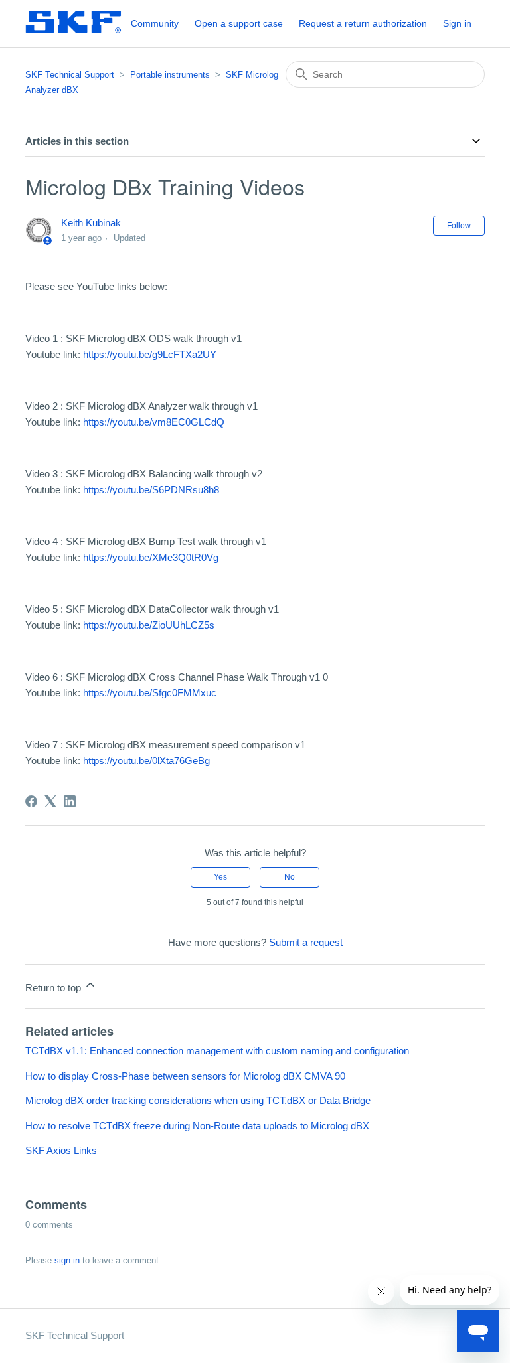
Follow (459, 225)
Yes (220, 877)
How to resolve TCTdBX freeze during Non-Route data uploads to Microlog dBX (197, 1125)
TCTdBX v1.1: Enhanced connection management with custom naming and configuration (217, 1050)
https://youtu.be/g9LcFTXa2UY (149, 354)
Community (155, 23)
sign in (67, 1260)
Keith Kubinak (91, 222)
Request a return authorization (363, 23)
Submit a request (306, 942)
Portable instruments (170, 75)
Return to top (54, 987)
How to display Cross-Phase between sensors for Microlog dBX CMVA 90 (185, 1076)
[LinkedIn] (70, 801)
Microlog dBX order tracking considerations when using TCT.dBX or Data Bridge (198, 1100)
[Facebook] (31, 801)
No (289, 877)
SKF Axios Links (61, 1150)
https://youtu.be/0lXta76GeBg (146, 760)
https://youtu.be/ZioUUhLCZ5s (148, 625)
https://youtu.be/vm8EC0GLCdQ (153, 422)
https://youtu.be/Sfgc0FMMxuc (149, 692)
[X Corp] (50, 801)
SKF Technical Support (69, 75)
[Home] (73, 30)
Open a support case (239, 23)
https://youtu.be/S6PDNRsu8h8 (151, 489)
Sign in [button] (457, 23)
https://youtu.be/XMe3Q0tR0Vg (150, 557)
